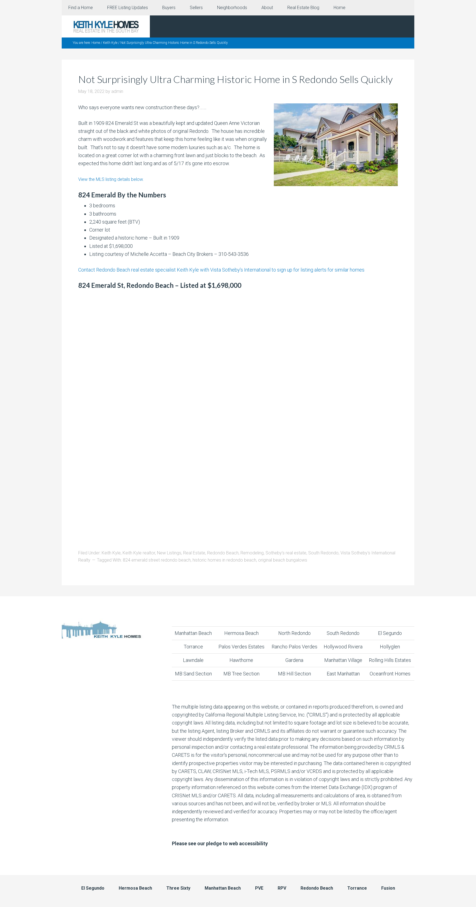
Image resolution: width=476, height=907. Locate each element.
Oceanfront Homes (390, 674)
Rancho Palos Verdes (294, 647)
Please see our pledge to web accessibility (220, 843)
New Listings (169, 553)
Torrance (193, 647)
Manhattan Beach (193, 633)
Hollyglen (390, 647)
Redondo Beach (223, 553)
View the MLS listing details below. (111, 179)
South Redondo (323, 553)
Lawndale (193, 660)
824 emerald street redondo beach (157, 560)
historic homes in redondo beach (224, 560)
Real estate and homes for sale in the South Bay (106, 26)
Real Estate (194, 553)
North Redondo (294, 633)
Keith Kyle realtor (139, 553)
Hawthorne (241, 660)
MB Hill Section (294, 674)
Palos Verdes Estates (241, 647)
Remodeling (252, 553)
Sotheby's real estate (286, 553)
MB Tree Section (241, 674)
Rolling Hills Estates (390, 660)
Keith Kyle (111, 553)
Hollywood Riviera (343, 647)
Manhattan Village (343, 660)
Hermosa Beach (241, 633)
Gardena (294, 660)
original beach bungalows (282, 560)
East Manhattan (343, 674)
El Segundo (390, 633)
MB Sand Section (193, 674)
